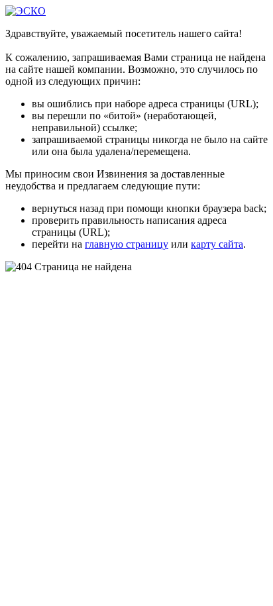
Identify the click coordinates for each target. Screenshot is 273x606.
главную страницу (126, 244)
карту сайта (217, 244)
